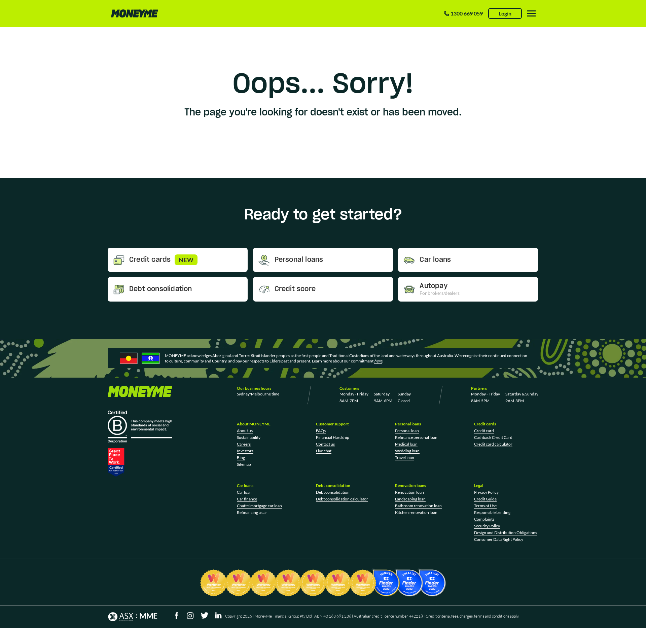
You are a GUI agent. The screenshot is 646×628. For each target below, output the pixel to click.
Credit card (484, 430)
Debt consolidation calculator (342, 498)
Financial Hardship (332, 437)
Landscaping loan (410, 498)
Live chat (323, 450)
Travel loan (404, 457)
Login (505, 13)
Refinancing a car (252, 512)
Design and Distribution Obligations (505, 532)
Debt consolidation (333, 492)
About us (245, 430)
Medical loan (406, 444)
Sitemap (244, 464)
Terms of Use (485, 505)
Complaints (484, 519)
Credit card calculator (493, 444)
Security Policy (487, 525)
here (378, 360)
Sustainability (248, 437)
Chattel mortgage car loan (259, 505)
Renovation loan (409, 492)
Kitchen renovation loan (416, 512)
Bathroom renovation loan (418, 505)
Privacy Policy (486, 492)
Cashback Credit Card (493, 437)
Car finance (247, 498)
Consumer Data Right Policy (498, 539)
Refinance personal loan (416, 437)
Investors (245, 450)
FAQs (321, 430)
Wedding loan (407, 450)
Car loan (244, 492)
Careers (244, 444)
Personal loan (407, 430)
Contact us (325, 444)
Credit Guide (485, 498)
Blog (241, 457)
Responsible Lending (492, 512)
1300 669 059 (467, 13)
